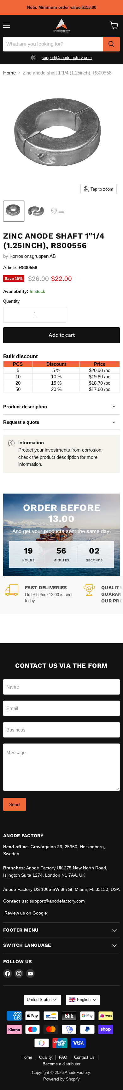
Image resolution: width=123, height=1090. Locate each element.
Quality (45, 1057)
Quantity (11, 301)
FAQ (63, 1057)
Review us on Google (25, 912)
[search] (111, 44)
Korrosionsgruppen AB (32, 256)
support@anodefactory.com (67, 57)
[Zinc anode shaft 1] (36, 211)
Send (14, 804)
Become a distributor (61, 1064)
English (84, 999)
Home (9, 72)
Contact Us (84, 1057)
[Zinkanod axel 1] (13, 211)
